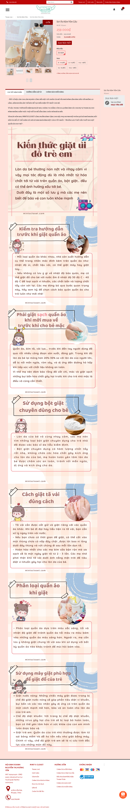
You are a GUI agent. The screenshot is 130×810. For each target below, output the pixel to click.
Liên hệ (34, 788)
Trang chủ (81, 2)
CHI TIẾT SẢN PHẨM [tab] (14, 92)
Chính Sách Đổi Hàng (64, 769)
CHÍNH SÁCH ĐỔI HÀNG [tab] (55, 92)
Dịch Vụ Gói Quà (38, 784)
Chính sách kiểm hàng (65, 787)
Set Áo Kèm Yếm (22, 17)
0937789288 (13, 2)
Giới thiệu (91, 2)
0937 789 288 (117, 105)
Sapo (47, 807)
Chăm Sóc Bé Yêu (38, 791)
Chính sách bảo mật (64, 783)
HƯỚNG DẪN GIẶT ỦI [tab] (34, 92)
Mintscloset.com (28, 807)
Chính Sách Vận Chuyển (65, 773)
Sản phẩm (99, 2)
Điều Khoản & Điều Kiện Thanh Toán (65, 778)
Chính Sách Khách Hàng (112, 2)
